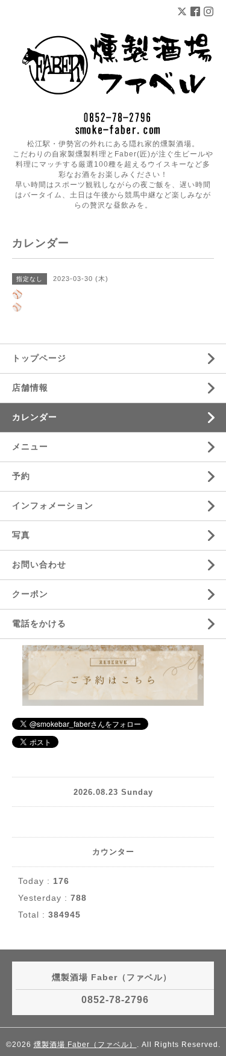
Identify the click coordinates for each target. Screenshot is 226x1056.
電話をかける (39, 623)
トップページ (39, 358)
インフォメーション (52, 505)
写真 (21, 535)
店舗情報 (30, 387)
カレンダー (34, 417)
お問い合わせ (39, 564)
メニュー (30, 446)
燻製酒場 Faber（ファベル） (85, 1044)
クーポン (30, 594)
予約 (21, 476)
